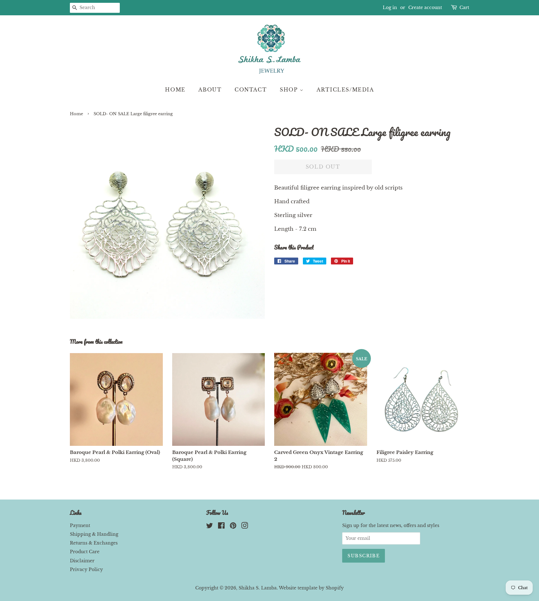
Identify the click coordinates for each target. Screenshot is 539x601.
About (209, 89)
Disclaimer (82, 561)
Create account (425, 7)
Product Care (85, 551)
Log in (390, 7)
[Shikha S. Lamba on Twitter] (209, 527)
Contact (251, 89)
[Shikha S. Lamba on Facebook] (221, 527)
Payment (80, 525)
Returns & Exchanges (94, 543)
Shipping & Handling (94, 534)
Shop (290, 89)
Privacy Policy (86, 569)
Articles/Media (345, 89)
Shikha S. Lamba (258, 588)
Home (175, 89)
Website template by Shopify (311, 588)
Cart (464, 7)
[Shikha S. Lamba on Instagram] (244, 527)
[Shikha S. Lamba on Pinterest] (233, 527)
